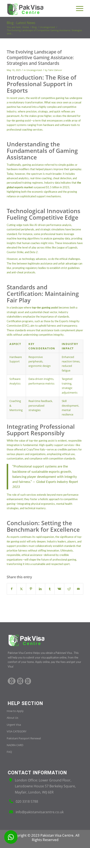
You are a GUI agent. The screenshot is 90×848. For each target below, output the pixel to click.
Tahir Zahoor (55, 70)
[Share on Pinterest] (30, 588)
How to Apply (15, 711)
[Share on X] (21, 588)
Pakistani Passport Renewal (24, 738)
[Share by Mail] (78, 588)
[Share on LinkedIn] (40, 588)
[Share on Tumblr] (49, 588)
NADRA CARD (15, 745)
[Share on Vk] (59, 588)
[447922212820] (11, 837)
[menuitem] (77, 8)
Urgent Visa (14, 724)
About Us (12, 718)
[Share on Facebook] (11, 588)
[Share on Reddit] (68, 588)
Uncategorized (34, 70)
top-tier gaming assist (42, 440)
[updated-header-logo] (37, 8)
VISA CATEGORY (16, 731)
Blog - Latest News (21, 22)
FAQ (9, 752)
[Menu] (77, 8)
